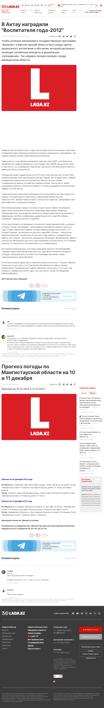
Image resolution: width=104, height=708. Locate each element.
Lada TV (34, 636)
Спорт (5, 648)
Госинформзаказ (36, 642)
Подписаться (67, 296)
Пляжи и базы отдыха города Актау (91, 655)
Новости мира (34, 633)
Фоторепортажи (35, 639)
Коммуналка (7, 639)
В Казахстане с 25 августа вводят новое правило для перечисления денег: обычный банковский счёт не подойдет (90, 403)
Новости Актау (24, 11)
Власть (5, 630)
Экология (6, 642)
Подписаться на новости (91, 637)
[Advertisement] (39, 135)
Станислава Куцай (23, 36)
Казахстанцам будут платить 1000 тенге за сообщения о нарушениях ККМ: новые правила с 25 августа (90, 449)
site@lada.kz (59, 633)
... (81, 9)
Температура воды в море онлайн (90, 648)
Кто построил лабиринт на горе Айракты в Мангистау (90, 434)
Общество (5, 36)
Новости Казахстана (37, 627)
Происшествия (8, 633)
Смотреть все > (51, 5)
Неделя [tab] (84, 393)
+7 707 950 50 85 (61, 643)
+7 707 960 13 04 (61, 653)
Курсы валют (34, 649)
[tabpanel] (91, 435)
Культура (6, 645)
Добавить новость (91, 629)
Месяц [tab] (92, 393)
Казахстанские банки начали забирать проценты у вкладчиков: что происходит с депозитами (91, 420)
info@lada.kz (65, 667)
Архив (31, 646)
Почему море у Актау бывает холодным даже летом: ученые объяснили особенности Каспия (90, 466)
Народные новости (37, 630)
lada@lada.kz (63, 669)
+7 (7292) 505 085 (62, 630)
